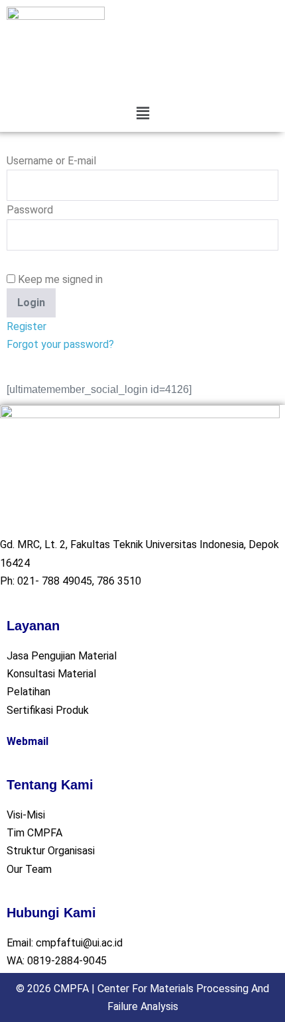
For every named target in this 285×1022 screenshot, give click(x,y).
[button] (142, 113)
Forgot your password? (60, 344)
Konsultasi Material (51, 673)
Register (26, 326)
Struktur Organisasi (51, 850)
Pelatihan (28, 691)
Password (30, 209)
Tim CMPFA (34, 832)
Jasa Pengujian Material (62, 656)
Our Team (29, 869)
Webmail (27, 741)
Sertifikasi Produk (48, 710)
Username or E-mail (51, 160)
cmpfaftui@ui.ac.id (79, 943)
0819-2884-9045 (67, 960)
